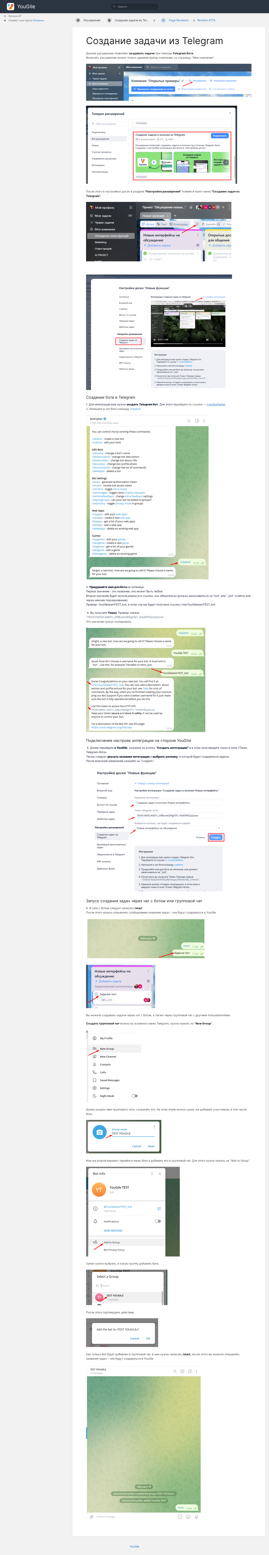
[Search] (114, 6)
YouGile (134, 1546)
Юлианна (38, 20)
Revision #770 (206, 20)
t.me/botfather (216, 404)
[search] (134, 6)
